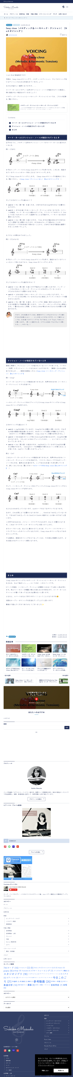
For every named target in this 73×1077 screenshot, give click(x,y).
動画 (30, 981)
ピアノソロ (12, 977)
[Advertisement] (36, 342)
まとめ (14, 130)
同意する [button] (61, 1070)
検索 (5, 724)
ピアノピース (23, 977)
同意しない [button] (45, 1070)
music (61, 967)
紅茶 (38, 984)
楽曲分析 (10, 984)
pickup (17, 970)
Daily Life (38, 968)
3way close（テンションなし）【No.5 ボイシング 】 (40, 179)
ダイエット (54, 974)
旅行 (65, 981)
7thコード (11, 967)
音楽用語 (57, 984)
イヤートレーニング (42, 970)
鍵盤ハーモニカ (45, 984)
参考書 (54, 981)
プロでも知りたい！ (34, 977)
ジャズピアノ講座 (61, 971)
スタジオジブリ (16, 974)
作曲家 (15, 981)
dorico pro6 (47, 967)
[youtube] (36, 699)
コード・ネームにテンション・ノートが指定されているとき (34, 123)
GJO (55, 967)
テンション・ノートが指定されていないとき (28, 126)
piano (8, 970)
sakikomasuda (12, 35)
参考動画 (42, 981)
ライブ (43, 977)
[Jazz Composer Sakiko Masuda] (11, 7)
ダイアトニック (45, 974)
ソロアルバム (33, 974)
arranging (23, 967)
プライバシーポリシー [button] (46, 1065)
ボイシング (16, 25)
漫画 (31, 984)
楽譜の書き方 (22, 984)
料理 (60, 981)
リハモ (49, 977)
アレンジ (9, 25)
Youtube (26, 971)
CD (30, 967)
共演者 (23, 981)
